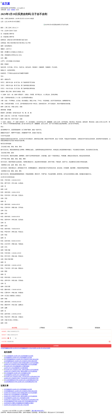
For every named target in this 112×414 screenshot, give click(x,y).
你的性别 (4, 338)
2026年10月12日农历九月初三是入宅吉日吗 (16, 405)
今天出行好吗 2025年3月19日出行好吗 (39, 348)
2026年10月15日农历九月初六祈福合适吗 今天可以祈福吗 (20, 392)
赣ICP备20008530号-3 (38, 410)
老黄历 (13, 9)
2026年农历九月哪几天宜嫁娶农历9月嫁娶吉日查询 (18, 403)
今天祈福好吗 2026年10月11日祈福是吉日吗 (16, 398)
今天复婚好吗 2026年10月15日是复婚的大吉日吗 (18, 389)
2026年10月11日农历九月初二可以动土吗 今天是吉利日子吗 (21, 399)
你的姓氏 (4, 331)
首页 (8, 9)
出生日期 (4, 341)
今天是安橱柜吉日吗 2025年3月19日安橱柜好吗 (14, 348)
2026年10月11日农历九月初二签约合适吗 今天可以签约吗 (20, 396)
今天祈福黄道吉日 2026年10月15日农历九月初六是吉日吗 (20, 391)
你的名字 (4, 334)
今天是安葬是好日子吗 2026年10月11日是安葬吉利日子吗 (20, 401)
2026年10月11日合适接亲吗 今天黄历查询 (16, 394)
